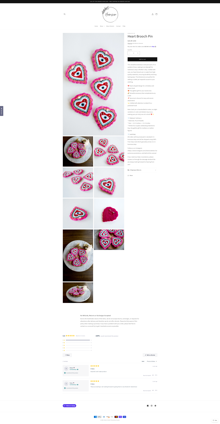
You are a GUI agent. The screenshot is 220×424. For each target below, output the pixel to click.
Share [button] (131, 175)
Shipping (130, 43)
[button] (65, 14)
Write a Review (151, 355)
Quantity (130, 49)
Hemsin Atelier (107, 420)
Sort (143, 361)
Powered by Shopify (115, 420)
